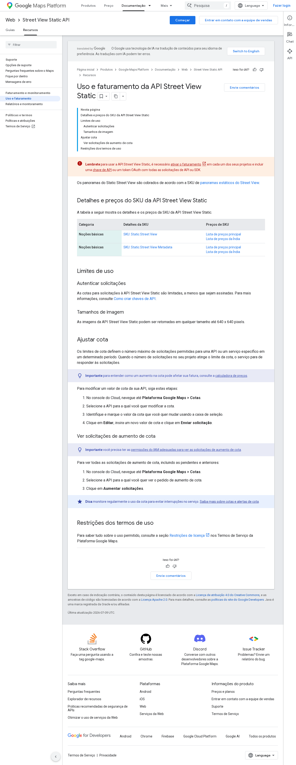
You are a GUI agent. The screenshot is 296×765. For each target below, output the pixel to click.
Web (10, 20)
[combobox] (208, 5)
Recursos (30, 30)
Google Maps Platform (134, 69)
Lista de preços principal (223, 234)
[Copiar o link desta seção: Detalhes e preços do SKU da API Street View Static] (211, 201)
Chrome (146, 736)
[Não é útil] (261, 69)
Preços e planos (223, 691)
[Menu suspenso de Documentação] (151, 5)
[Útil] (254, 69)
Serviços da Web (152, 714)
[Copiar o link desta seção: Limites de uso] (118, 271)
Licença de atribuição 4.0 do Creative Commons (227, 595)
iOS (142, 699)
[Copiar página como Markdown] (116, 96)
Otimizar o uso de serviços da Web (93, 717)
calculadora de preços (231, 376)
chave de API (102, 170)
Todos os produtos (262, 736)
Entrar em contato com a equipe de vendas (238, 20)
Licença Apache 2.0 (154, 599)
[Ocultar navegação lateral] (55, 756)
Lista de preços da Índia (223, 239)
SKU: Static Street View (140, 234)
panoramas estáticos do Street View (229, 183)
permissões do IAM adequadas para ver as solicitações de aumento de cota (186, 450)
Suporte (217, 706)
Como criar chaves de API (135, 299)
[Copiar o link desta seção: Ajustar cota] (112, 340)
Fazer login (281, 5)
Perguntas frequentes (84, 691)
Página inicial (85, 69)
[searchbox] (31, 44)
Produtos (88, 5)
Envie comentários (244, 87)
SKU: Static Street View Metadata (147, 247)
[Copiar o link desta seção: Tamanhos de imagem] (128, 312)
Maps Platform (49, 6)
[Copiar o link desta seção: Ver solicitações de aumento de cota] (160, 436)
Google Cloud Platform (199, 736)
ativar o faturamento (186, 164)
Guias (10, 30)
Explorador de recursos (84, 699)
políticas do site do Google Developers (237, 599)
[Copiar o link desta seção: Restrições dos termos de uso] (158, 523)
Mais (164, 5)
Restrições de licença (187, 535)
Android (145, 691)
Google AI (233, 736)
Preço (108, 5)
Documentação (133, 5)
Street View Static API (46, 20)
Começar (182, 20)
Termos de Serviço (225, 714)
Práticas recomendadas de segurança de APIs (98, 708)
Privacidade (108, 755)
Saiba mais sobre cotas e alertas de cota (229, 501)
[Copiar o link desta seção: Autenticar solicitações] (130, 284)
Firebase (168, 736)
